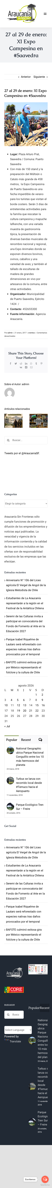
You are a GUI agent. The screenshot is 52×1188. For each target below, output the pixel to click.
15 (37, 705)
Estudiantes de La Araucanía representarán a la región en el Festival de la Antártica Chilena (25, 603)
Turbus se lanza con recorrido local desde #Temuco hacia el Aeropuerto (29, 785)
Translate (15, 1041)
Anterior (26, 77)
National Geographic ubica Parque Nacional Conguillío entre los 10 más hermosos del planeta (30, 757)
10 (6, 705)
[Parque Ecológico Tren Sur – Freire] (10, 805)
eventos (31, 332)
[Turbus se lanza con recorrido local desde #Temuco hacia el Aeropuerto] (10, 779)
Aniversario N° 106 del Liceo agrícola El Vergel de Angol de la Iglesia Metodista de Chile (26, 585)
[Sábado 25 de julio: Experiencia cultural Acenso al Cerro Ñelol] (13, 421)
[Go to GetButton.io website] (45, 1185)
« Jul (7, 726)
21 (30, 711)
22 (37, 711)
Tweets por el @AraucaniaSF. (22, 453)
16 (43, 705)
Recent (26, 740)
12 (18, 705)
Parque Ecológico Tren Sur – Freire (29, 807)
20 (24, 711)
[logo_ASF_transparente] (21, 4)
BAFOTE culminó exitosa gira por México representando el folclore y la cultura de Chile (24, 667)
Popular (11, 740)
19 (18, 711)
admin (10, 332)
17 (6, 711)
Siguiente (39, 77)
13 (24, 705)
